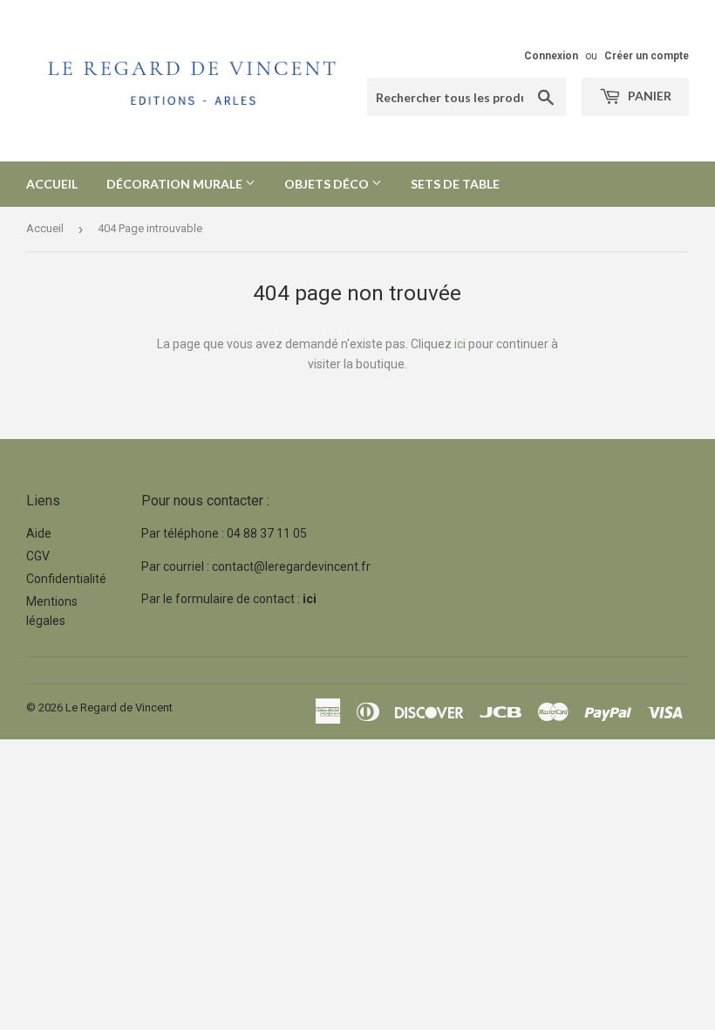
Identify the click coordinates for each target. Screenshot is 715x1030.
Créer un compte (646, 56)
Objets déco (327, 183)
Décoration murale (175, 183)
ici (460, 344)
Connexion (551, 56)
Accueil (52, 183)
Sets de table (455, 183)
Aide (38, 533)
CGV (38, 556)
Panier (648, 95)
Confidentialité (66, 579)
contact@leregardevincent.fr (291, 566)
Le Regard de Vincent (119, 707)
